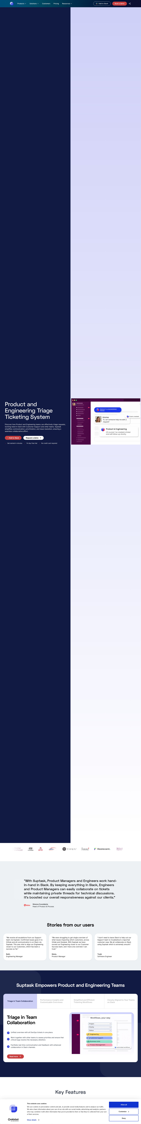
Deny (124, 1118)
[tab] (20, 1001)
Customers (46, 4)
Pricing (56, 4)
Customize (122, 1111)
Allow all (124, 1105)
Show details (31, 1120)
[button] (21, 3)
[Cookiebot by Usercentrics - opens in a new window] (13, 1120)
